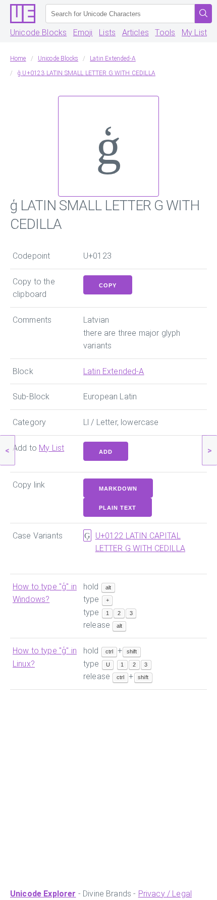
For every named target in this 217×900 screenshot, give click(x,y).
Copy (108, 285)
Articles (135, 32)
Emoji (83, 32)
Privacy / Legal (165, 893)
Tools (165, 32)
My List (194, 32)
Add (106, 452)
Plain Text (117, 508)
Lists (107, 32)
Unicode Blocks (38, 32)
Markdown (118, 489)
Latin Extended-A (113, 371)
